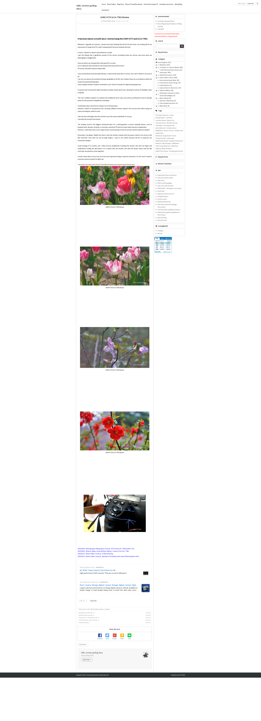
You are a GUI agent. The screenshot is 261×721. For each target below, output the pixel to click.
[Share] (84, 600)
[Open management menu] (257, 3)
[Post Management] (86, 600)
